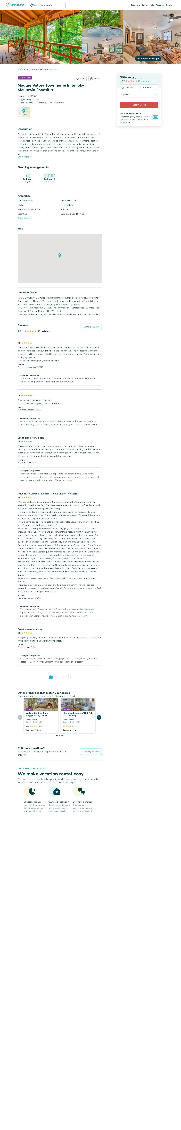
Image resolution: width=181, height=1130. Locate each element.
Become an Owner (139, 5)
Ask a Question (91, 752)
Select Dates (139, 105)
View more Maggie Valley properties (38, 69)
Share (97, 79)
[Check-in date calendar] (123, 87)
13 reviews (143, 81)
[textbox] (47, 5)
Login (169, 5)
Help (152, 5)
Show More (23, 157)
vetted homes (34, 811)
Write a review (91, 327)
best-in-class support (82, 811)
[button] (139, 94)
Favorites (160, 5)
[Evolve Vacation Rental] (15, 6)
